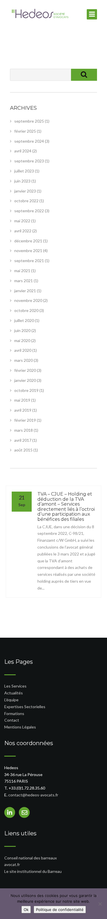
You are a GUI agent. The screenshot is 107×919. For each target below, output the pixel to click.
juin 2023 (22, 180)
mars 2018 (23, 430)
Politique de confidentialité (60, 909)
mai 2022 (22, 220)
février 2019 (25, 420)
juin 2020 (22, 330)
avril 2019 (22, 410)
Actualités (13, 692)
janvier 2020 (25, 380)
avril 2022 (22, 230)
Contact (11, 720)
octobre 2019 (26, 390)
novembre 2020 (28, 300)
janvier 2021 (25, 290)
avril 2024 (22, 150)
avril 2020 (22, 350)
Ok (26, 909)
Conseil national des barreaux (30, 857)
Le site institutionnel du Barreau (33, 871)
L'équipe (11, 699)
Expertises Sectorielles (24, 706)
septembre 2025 (29, 121)
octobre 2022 (26, 200)
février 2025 (25, 131)
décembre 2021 (28, 240)
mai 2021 (22, 270)
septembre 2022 (29, 210)
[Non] (100, 904)
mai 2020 (22, 340)
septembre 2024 (29, 141)
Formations (14, 713)
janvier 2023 (25, 190)
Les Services (15, 686)
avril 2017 (22, 440)
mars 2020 (23, 360)
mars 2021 (23, 280)
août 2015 (23, 449)
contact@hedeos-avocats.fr (33, 794)
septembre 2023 (29, 160)
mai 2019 (22, 400)
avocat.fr (12, 864)
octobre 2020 (26, 310)
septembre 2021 (29, 260)
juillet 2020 (24, 320)
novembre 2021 (28, 250)
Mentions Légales (20, 726)
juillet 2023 (24, 170)
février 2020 (25, 370)
